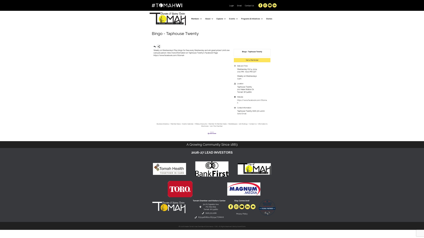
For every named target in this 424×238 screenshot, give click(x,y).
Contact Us (249, 6)
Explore (220, 19)
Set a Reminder (252, 60)
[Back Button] (155, 47)
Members (195, 19)
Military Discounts (201, 124)
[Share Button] (158, 46)
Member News (176, 124)
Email (239, 6)
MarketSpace (232, 124)
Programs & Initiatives (250, 19)
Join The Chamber (216, 126)
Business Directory (163, 124)
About (207, 19)
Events (232, 19)
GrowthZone (241, 226)
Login (231, 6)
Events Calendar (187, 124)
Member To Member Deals (218, 124)
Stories (269, 19)
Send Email (241, 114)
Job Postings (243, 124)
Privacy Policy (242, 214)
